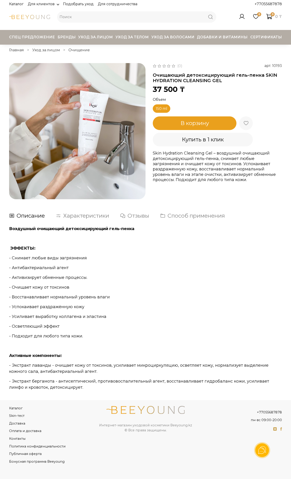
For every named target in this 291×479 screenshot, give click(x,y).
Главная (16, 50)
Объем (159, 99)
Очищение (79, 50)
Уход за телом (132, 37)
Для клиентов (41, 4)
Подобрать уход (78, 4)
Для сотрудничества (117, 4)
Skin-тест (17, 416)
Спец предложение (32, 37)
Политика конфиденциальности (37, 446)
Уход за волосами (172, 37)
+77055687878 (268, 4)
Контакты (17, 439)
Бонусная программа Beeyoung (37, 461)
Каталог (16, 4)
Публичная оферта (25, 454)
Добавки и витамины (222, 37)
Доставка (17, 423)
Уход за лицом (95, 37)
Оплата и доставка (25, 431)
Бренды (67, 37)
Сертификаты (266, 37)
